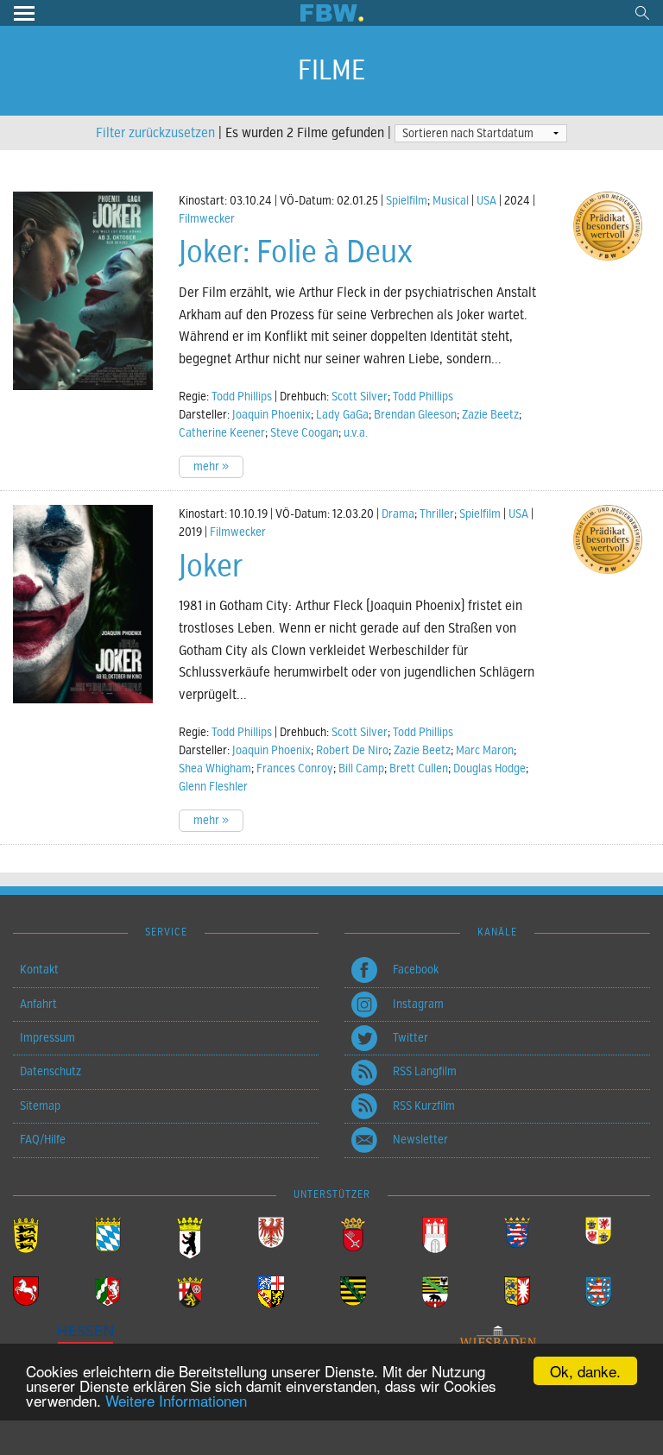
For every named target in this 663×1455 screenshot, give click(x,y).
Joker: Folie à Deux (296, 252)
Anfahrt (38, 1004)
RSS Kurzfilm (424, 1106)
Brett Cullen (418, 768)
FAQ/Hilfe (43, 1139)
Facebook (416, 969)
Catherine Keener (222, 432)
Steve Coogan (304, 432)
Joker (211, 566)
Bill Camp (361, 768)
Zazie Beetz (490, 414)
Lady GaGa (342, 414)
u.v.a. (356, 432)
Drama (398, 514)
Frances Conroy (294, 768)
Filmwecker (207, 218)
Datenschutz (50, 1071)
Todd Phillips (242, 396)
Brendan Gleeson (415, 414)
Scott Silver (360, 396)
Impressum (47, 1037)
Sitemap (40, 1106)
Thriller (437, 514)
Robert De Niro (352, 750)
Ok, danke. (585, 1371)
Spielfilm (406, 200)
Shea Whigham (215, 768)
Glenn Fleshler (213, 786)
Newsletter (420, 1139)
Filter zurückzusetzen (155, 133)
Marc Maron (485, 750)
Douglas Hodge (489, 768)
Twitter (410, 1037)
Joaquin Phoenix (271, 414)
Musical (451, 200)
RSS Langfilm (425, 1071)
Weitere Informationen (176, 1400)
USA (486, 200)
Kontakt (39, 969)
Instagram (418, 1004)
